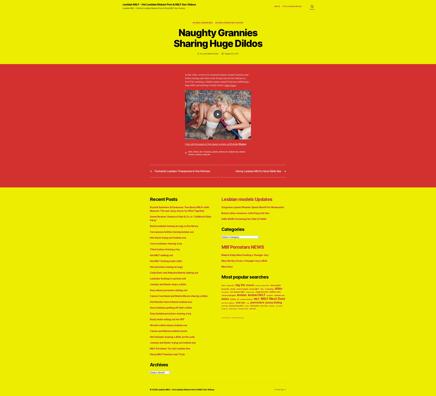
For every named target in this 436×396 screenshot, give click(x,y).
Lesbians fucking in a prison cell (168, 278)
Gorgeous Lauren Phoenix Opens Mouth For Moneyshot (252, 207)
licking (233, 299)
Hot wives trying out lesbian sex (168, 237)
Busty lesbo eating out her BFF (167, 319)
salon (247, 306)
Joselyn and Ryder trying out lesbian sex (173, 342)
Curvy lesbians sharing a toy (166, 243)
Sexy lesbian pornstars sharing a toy (170, 313)
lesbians (270, 295)
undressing (233, 309)
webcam (206, 154)
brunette (225, 289)
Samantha (254, 306)
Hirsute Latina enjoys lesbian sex (168, 325)
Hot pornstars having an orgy (166, 267)
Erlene (196, 152)
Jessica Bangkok (228, 295)
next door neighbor (228, 303)
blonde (250, 285)
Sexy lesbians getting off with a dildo (171, 307)
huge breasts (262, 292)
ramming (224, 306)
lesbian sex (233, 152)
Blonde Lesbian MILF (203, 23)
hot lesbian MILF (237, 292)
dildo (190, 152)
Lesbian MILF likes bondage (237, 317)
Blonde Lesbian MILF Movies (229, 23)
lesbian (242, 295)
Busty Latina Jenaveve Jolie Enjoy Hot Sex (245, 213)
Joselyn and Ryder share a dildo (168, 284)
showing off (279, 306)
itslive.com (223, 152)
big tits (240, 285)
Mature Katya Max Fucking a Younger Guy (244, 255)
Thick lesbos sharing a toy (165, 249)
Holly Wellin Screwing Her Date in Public (244, 219)
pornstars (257, 302)
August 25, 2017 (232, 54)
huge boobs (250, 292)
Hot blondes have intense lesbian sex (171, 302)
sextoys (198, 154)
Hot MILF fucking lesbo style (166, 261)
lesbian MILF (256, 295)
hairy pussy (230, 85)
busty (233, 289)
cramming (269, 289)
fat (201, 152)
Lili (238, 299)
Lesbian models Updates (246, 199)
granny (215, 152)
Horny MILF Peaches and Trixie (167, 354)
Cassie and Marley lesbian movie (168, 331)
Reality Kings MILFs (236, 306)
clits (262, 289)
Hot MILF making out (161, 255)
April (223, 285)
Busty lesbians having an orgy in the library (174, 226)
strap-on (224, 309)
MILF (256, 298)
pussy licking (273, 302)
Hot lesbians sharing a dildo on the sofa (172, 337)
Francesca (207, 152)
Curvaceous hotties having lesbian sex (172, 232)
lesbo (225, 299)
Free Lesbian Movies (292, 6)
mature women (246, 299)
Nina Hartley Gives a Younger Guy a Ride (244, 260)
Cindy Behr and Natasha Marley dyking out (174, 272)
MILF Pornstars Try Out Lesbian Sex (170, 348)
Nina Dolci (227, 266)
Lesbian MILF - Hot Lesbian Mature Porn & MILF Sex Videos (159, 4)
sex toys (264, 306)
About (277, 6)
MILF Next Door (273, 299)
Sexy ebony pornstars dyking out (168, 290)
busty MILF (254, 289)
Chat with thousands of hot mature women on (215, 144)
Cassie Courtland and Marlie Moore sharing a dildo (179, 296)
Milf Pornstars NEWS (242, 247)
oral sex (240, 302)
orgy (247, 303)
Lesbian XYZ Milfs (225, 317)
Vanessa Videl (243, 309)
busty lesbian (242, 289)
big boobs (230, 285)
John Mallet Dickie (210, 54)
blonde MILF (276, 285)
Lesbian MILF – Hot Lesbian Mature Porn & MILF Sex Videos (186, 389)
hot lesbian (225, 292)
